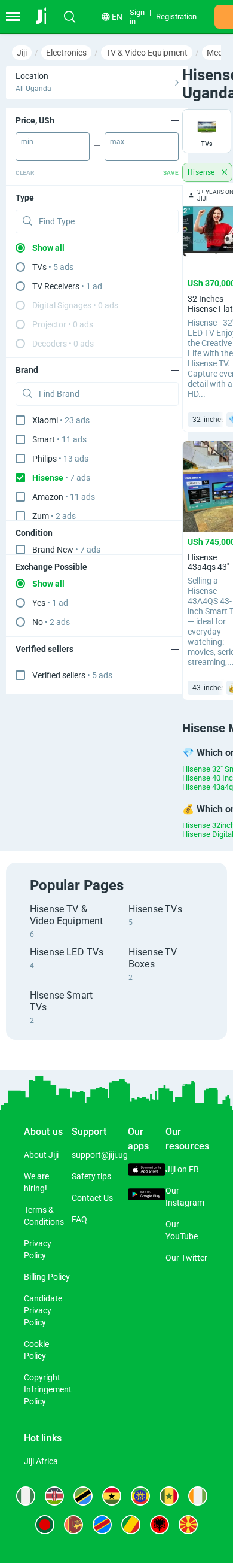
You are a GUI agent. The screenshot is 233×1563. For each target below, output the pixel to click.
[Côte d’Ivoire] (197, 1496)
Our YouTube (181, 1230)
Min (27, 142)
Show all (48, 248)
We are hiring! (36, 1182)
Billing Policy (47, 1277)
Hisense (202, 172)
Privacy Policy (37, 1249)
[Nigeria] (25, 1496)
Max (117, 142)
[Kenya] (54, 1496)
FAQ (79, 1219)
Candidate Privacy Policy (43, 1310)
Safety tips (91, 1176)
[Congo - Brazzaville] (130, 1524)
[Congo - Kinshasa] (102, 1524)
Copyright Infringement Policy (48, 1389)
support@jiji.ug (100, 1155)
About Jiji (41, 1155)
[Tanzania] (83, 1496)
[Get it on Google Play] (146, 1195)
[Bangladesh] (44, 1524)
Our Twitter (186, 1257)
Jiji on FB (182, 1169)
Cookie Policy (36, 1350)
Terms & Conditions (44, 1216)
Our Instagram (184, 1196)
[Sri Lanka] (73, 1524)
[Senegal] (169, 1496)
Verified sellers (72, 675)
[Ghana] (111, 1496)
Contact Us (92, 1198)
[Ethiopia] (140, 1496)
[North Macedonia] (188, 1524)
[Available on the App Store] (146, 1171)
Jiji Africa (41, 1461)
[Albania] (159, 1524)
